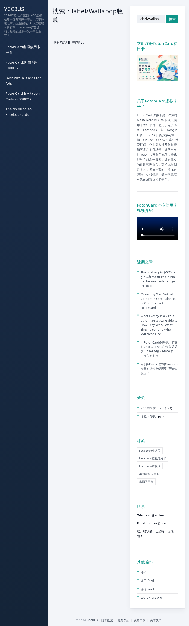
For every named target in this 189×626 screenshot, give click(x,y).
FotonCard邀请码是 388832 (21, 65)
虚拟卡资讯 (148, 416)
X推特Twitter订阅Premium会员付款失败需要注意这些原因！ (159, 368)
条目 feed (147, 581)
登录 (144, 572)
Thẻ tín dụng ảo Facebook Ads (19, 112)
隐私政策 (107, 620)
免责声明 (139, 620)
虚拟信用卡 (146, 482)
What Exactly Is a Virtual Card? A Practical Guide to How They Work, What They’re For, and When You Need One (159, 325)
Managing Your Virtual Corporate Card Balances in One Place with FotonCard (158, 301)
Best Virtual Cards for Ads (23, 81)
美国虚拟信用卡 (149, 474)
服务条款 (123, 620)
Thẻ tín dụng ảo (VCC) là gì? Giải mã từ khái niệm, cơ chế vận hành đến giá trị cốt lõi (158, 279)
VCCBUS (14, 8)
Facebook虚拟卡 (150, 466)
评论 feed (147, 589)
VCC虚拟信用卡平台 (154, 408)
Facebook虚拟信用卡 (152, 458)
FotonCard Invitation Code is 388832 (23, 96)
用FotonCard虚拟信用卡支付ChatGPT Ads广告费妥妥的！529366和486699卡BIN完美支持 (159, 349)
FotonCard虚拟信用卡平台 (23, 49)
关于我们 (156, 620)
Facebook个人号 (150, 451)
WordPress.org (151, 597)
